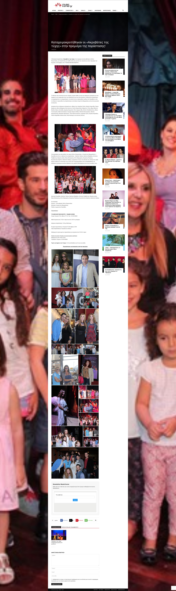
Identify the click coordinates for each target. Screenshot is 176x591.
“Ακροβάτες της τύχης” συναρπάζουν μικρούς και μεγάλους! (56, 542)
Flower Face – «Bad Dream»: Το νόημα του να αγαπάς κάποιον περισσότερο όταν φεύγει (113, 182)
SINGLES (83, 10)
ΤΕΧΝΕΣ (114, 10)
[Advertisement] (100, 5)
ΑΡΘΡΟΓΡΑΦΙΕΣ (107, 10)
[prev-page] (52, 547)
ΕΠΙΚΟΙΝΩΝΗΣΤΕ (121, 589)
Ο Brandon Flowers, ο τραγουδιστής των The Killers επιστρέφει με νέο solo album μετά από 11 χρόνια (113, 116)
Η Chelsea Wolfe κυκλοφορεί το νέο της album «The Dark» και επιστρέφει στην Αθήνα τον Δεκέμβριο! (113, 138)
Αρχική (52, 14)
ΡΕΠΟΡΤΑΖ (60, 10)
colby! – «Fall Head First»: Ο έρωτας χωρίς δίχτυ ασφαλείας (112, 249)
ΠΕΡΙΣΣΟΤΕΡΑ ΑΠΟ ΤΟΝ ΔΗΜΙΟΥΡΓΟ (70, 527)
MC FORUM (101, 589)
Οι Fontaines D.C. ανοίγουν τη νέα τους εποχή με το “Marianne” (113, 271)
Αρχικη (54, 10)
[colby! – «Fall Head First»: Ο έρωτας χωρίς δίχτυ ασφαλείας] (113, 242)
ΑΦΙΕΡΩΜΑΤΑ (98, 10)
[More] (95, 520)
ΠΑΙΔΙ (56, 14)
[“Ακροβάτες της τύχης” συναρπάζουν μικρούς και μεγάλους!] (58, 535)
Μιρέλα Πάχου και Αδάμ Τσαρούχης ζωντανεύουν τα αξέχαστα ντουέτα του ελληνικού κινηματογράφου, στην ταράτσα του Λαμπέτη (113, 203)
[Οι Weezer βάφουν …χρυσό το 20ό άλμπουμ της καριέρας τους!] (113, 155)
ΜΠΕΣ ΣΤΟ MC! (114, 589)
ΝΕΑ (77, 10)
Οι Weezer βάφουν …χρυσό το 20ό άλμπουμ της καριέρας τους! (113, 161)
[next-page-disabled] (54, 547)
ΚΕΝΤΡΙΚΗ (96, 589)
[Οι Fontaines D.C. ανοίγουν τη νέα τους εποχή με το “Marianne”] (113, 264)
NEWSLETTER (107, 589)
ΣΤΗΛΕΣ (90, 10)
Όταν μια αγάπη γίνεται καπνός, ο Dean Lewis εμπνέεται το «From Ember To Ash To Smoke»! (113, 72)
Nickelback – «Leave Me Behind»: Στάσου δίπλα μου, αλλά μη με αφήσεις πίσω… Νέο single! (112, 94)
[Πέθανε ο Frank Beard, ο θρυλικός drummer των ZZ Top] (113, 220)
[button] (123, 10)
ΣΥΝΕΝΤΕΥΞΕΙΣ (69, 10)
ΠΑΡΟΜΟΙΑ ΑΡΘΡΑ (56, 527)
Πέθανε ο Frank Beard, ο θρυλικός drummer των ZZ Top (112, 227)
